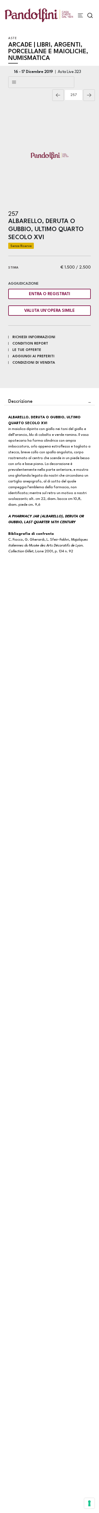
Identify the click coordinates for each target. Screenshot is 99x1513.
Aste (12, 38)
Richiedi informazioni (33, 337)
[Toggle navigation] (80, 15)
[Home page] (39, 15)
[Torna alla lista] (41, 82)
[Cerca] (90, 15)
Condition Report (30, 343)
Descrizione (20, 401)
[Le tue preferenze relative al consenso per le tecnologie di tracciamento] (89, 1503)
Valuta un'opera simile (49, 311)
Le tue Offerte (26, 350)
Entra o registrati (49, 294)
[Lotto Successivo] (89, 95)
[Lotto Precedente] (58, 95)
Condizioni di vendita (33, 363)
